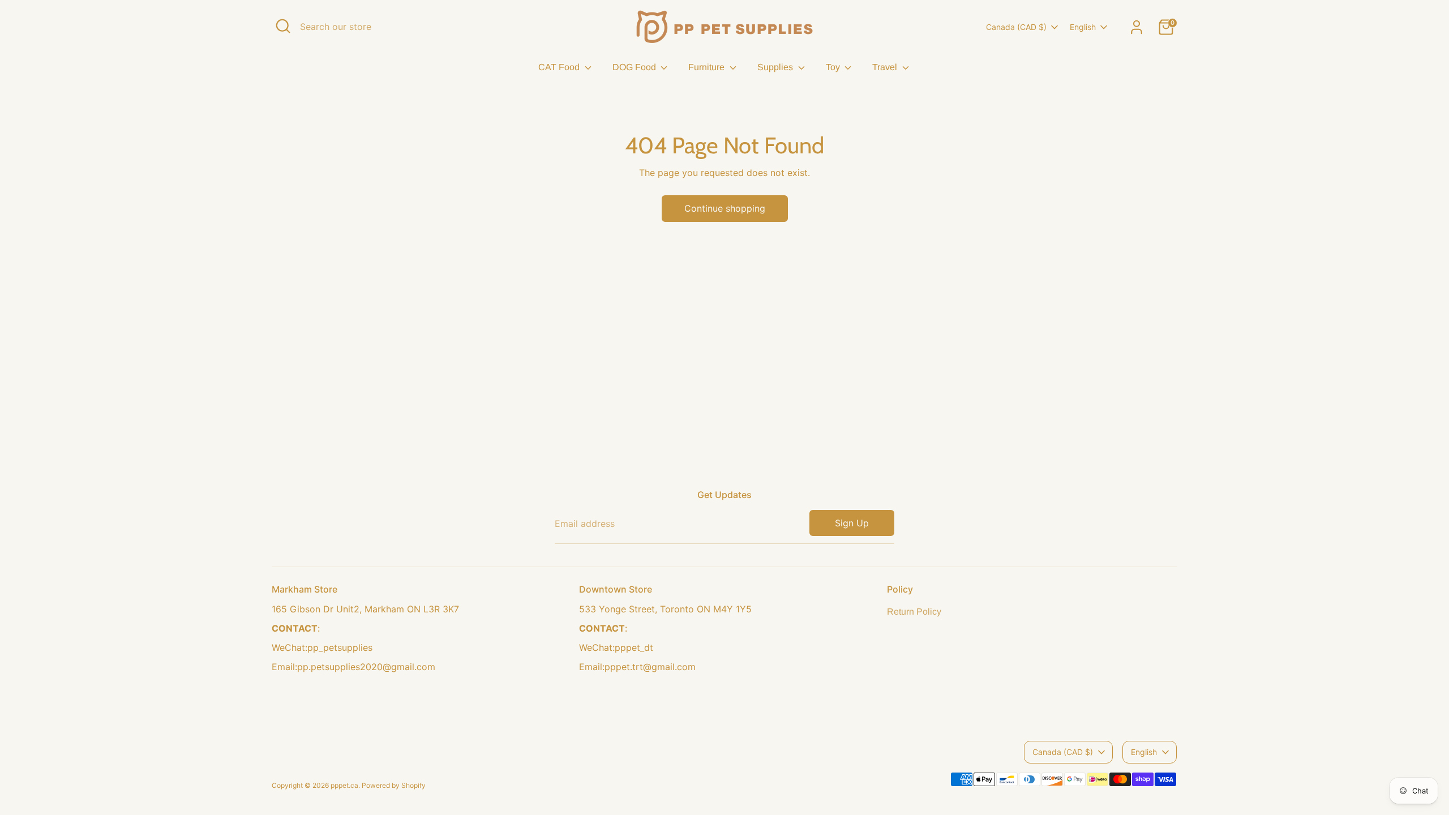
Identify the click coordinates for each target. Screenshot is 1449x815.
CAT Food (560, 67)
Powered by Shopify (394, 785)
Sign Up (852, 523)
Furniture (707, 67)
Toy (834, 67)
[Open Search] (283, 26)
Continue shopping (724, 208)
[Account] (1136, 27)
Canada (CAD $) (1016, 27)
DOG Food (635, 67)
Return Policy (914, 611)
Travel (885, 67)
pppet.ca (344, 785)
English (1083, 27)
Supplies (776, 67)
